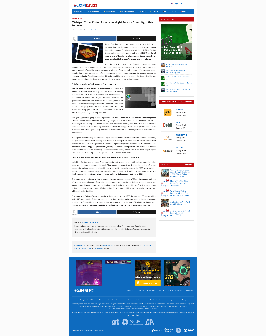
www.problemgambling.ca (117, 309)
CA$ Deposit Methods (128, 11)
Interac (179, 109)
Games (184, 11)
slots (141, 245)
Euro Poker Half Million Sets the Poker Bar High (173, 49)
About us (130, 290)
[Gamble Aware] (167, 330)
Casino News (79, 11)
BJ (165, 11)
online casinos (107, 245)
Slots (143, 11)
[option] (176, 42)
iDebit (178, 122)
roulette (147, 245)
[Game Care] (157, 330)
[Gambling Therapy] (187, 330)
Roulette (154, 11)
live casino (99, 248)
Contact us (140, 290)
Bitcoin (179, 148)
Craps (174, 11)
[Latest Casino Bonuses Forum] (148, 273)
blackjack (77, 248)
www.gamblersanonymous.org (137, 309)
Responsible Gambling (184, 290)
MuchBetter (181, 135)
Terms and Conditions (156, 290)
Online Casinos (94, 11)
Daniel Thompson (96, 30)
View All (188, 165)
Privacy (170, 290)
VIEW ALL (188, 102)
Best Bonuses (110, 11)
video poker (87, 248)
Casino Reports (80, 245)
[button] (187, 57)
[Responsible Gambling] (177, 330)
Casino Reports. (88, 330)
